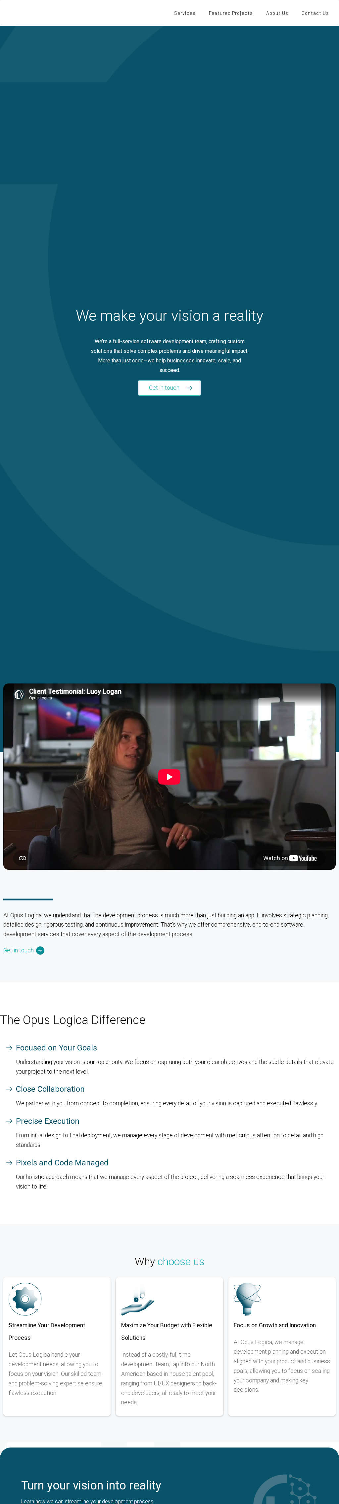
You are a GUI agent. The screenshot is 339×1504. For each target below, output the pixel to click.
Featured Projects (231, 13)
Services (185, 13)
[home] (36, 13)
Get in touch (164, 388)
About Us (277, 13)
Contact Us (315, 13)
